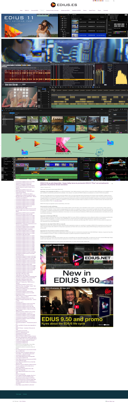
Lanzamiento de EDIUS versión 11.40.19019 (25, 204)
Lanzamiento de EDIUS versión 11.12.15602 (25, 231)
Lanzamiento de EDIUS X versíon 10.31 (24, 284)
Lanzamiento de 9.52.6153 (21, 330)
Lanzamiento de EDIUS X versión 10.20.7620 (25, 303)
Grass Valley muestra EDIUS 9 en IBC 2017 (25, 384)
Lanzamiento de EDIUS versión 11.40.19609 (25, 202)
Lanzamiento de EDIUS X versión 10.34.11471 (25, 261)
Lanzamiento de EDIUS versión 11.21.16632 (25, 222)
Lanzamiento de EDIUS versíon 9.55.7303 (25, 306)
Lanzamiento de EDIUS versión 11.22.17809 (25, 215)
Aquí (41, 189)
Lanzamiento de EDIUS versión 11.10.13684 (25, 249)
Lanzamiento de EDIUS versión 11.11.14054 (25, 246)
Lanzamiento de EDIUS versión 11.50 (24, 189)
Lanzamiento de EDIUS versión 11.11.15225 (25, 235)
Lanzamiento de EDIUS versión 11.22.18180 (25, 212)
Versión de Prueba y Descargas (52, 10)
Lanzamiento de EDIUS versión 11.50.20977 (25, 185)
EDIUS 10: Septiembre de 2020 (22, 332)
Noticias (42, 10)
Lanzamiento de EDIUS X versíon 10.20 (24, 305)
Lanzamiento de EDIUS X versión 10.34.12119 (25, 260)
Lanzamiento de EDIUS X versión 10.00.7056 (25, 314)
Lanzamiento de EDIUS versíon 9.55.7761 (25, 298)
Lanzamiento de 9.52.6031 (21, 333)
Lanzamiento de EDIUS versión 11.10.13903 (25, 248)
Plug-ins (99, 10)
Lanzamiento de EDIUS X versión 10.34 (24, 271)
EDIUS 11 (27, 10)
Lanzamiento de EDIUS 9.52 (22, 341)
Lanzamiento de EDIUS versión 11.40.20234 (25, 199)
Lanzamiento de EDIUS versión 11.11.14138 (25, 245)
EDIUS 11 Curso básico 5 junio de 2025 (24, 214)
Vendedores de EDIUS (76, 10)
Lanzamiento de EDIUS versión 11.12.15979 (25, 230)
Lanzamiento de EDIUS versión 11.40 (24, 206)
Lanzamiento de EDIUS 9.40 (22, 357)
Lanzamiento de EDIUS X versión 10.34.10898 (25, 265)
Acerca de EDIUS (34, 10)
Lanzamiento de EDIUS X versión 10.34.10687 (25, 267)
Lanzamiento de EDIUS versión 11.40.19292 (25, 203)
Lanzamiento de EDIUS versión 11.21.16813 (25, 221)
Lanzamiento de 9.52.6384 (21, 321)
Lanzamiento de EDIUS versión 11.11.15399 (25, 233)
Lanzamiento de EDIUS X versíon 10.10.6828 (25, 315)
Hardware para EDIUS (65, 10)
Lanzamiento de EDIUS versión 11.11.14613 (25, 241)
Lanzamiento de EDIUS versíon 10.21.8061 (25, 292)
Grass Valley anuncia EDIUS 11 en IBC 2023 (25, 259)
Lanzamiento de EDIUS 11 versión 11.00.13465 (26, 252)
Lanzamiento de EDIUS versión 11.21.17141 (25, 219)
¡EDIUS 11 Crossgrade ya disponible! (23, 184)
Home (21, 10)
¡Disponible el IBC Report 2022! (22, 273)
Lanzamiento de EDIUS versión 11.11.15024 (25, 238)
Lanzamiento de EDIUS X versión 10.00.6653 (25, 318)
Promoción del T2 (19, 302)
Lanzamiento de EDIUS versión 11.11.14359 (25, 244)
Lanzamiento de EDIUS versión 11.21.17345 (25, 218)
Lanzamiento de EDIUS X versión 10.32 (24, 280)
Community (106, 10)
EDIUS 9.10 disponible (20, 374)
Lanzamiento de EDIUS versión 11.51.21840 (25, 181)
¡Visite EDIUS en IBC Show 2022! (23, 275)
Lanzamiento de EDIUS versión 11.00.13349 (25, 253)
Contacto (25, 394)
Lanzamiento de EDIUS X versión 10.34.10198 (25, 268)
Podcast (84, 10)
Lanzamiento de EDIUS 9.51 (22, 342)
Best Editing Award (20, 254)
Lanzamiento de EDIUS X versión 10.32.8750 (25, 277)
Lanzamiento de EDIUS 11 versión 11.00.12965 (26, 257)
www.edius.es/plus (58, 200)
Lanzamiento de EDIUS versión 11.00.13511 (25, 250)
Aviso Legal (18, 394)
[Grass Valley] (110, 401)
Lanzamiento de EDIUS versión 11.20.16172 (25, 227)
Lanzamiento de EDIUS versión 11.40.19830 (25, 200)
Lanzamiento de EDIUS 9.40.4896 (23, 355)
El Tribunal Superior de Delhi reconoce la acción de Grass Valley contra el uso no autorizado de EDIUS (26, 210)
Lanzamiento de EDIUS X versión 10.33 (24, 272)
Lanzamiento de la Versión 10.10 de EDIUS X (25, 317)
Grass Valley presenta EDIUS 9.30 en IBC (24, 368)
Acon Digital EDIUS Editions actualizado (24, 229)
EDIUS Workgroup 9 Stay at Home (23, 334)
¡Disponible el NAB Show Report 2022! (24, 279)
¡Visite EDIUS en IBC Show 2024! (23, 234)
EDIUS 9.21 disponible (20, 370)
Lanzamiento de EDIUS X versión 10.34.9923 (25, 269)
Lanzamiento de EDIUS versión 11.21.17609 (25, 216)
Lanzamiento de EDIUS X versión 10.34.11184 (25, 263)
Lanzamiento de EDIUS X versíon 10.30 (24, 291)
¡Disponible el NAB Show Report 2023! (24, 264)
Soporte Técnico (92, 10)
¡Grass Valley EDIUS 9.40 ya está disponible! (25, 356)
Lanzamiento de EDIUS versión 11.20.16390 (25, 226)
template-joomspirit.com (127, 384)
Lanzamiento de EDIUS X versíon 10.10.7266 (25, 307)
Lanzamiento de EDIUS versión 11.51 (24, 183)
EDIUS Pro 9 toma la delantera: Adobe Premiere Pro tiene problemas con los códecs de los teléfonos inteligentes (26, 366)
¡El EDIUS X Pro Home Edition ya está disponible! (26, 276)
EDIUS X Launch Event (21, 319)
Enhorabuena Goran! (20, 294)
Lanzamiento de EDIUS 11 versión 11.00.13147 (26, 256)
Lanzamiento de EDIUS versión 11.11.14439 (25, 242)
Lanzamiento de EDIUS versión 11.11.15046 (25, 237)
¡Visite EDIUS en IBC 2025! (21, 207)
